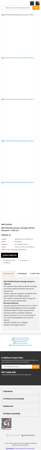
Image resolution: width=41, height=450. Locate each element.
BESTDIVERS (6, 224)
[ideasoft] (10, 448)
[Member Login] (32, 3)
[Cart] (38, 3)
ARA (36, 8)
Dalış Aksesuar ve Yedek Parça (24, 239)
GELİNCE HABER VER (9, 255)
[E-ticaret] (20, 448)
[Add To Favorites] (8, 260)
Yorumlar (22, 273)
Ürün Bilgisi (8, 274)
